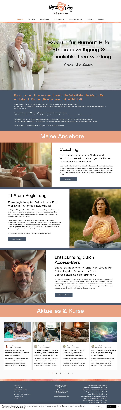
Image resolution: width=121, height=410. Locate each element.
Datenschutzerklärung (18, 408)
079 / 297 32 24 (61, 393)
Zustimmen (111, 407)
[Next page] (72, 373)
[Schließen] (119, 406)
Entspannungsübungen (22, 394)
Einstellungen (100, 407)
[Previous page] (48, 373)
